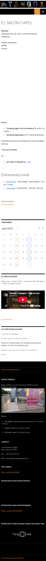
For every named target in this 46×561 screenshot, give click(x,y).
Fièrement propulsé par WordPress (12, 558)
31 (17, 264)
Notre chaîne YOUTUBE (10, 472)
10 (17, 246)
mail (29, 162)
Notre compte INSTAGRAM (11, 511)
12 (29, 246)
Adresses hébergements (10, 370)
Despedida (10, 188)
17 (17, 252)
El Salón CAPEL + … (8, 203)
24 (17, 258)
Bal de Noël (11, 181)
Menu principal (43, 12)
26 (29, 258)
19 (29, 252)
